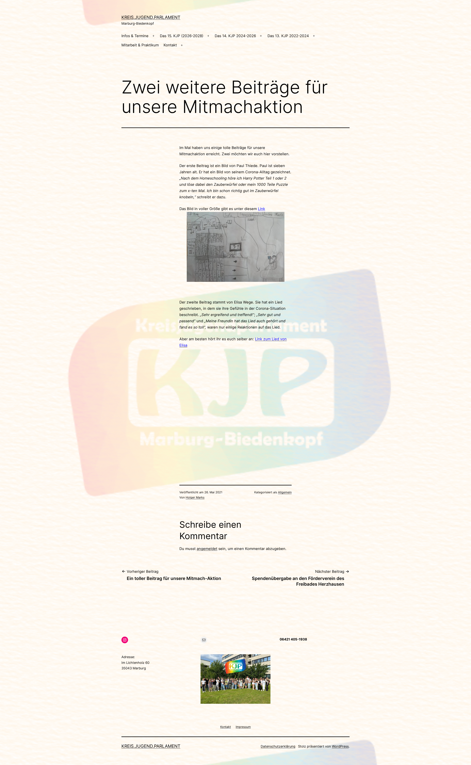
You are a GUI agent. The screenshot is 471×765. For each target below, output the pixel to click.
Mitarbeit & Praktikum (140, 45)
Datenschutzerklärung (278, 746)
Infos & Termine (134, 36)
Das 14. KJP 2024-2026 (235, 36)
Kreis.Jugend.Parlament (150, 17)
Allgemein (285, 492)
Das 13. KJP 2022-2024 (288, 36)
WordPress (340, 746)
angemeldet (207, 548)
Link (261, 209)
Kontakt (170, 45)
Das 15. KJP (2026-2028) (181, 36)
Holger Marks (195, 497)
